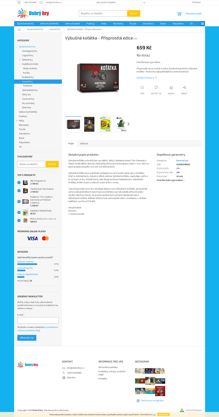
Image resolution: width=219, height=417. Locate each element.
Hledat (134, 13)
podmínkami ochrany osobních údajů (37, 329)
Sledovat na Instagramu (152, 400)
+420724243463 (74, 372)
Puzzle (22, 129)
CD (20, 146)
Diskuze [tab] (84, 143)
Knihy (21, 120)
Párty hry (26, 94)
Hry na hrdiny (28, 103)
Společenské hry (27, 46)
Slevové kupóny (25, 268)
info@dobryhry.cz (75, 368)
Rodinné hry (28, 77)
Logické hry (27, 55)
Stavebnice (24, 133)
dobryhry (71, 377)
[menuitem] (25, 23)
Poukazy (23, 116)
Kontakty (102, 378)
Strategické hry (29, 51)
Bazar (21, 138)
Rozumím (163, 414)
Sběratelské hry (30, 90)
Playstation (24, 142)
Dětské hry (27, 59)
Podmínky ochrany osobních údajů (112, 373)
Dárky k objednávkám (27, 274)
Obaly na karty (30, 68)
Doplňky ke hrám (30, 64)
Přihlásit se (27, 337)
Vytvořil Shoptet (194, 410)
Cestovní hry (28, 99)
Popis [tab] (71, 143)
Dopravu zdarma (25, 261)
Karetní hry (27, 81)
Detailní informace (145, 78)
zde (154, 414)
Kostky (26, 72)
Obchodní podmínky (106, 2)
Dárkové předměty (28, 112)
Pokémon (27, 85)
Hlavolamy (24, 125)
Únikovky (26, 107)
